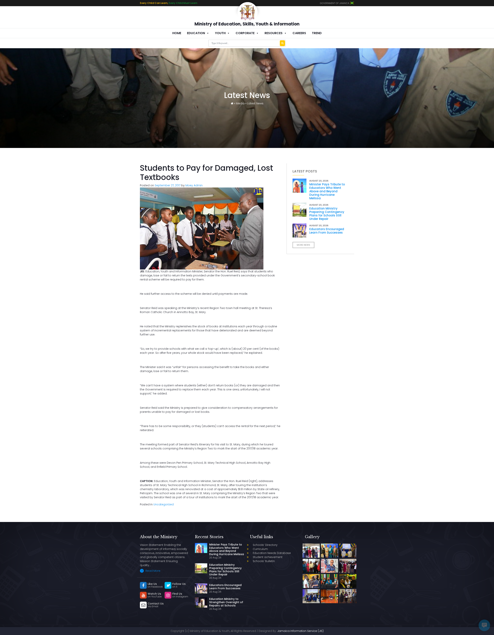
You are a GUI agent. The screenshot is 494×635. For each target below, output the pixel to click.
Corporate (245, 33)
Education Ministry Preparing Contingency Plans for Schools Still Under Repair (326, 213)
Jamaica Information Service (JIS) (300, 631)
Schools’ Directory (265, 545)
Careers (299, 33)
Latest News (255, 103)
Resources (274, 33)
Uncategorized (163, 504)
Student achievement (268, 557)
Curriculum (260, 549)
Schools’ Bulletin (264, 561)
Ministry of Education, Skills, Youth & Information (247, 24)
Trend (317, 33)
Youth (220, 33)
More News (303, 245)
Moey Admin (194, 185)
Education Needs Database (272, 553)
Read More (152, 571)
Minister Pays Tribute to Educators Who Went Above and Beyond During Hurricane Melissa (327, 191)
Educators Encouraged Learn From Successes (326, 231)
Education (196, 33)
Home (176, 33)
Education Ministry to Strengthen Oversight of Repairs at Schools (226, 602)
